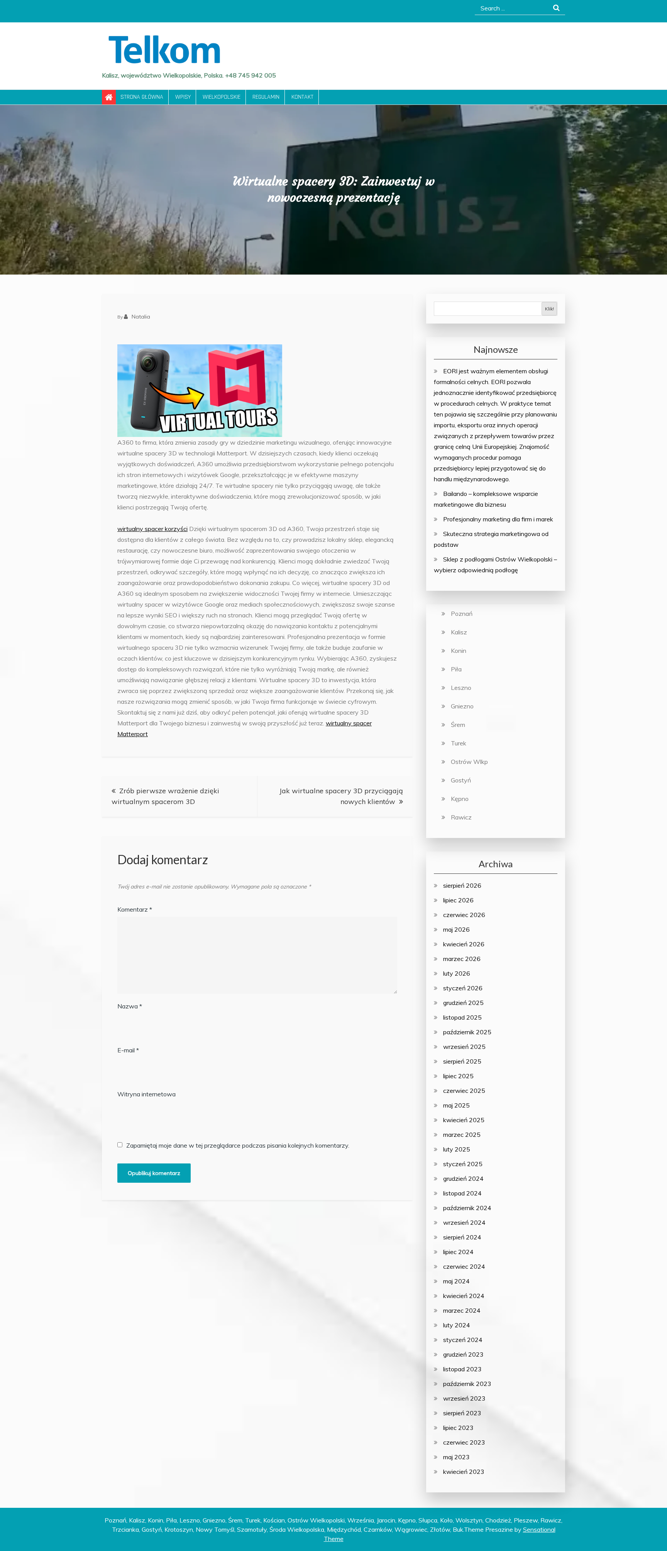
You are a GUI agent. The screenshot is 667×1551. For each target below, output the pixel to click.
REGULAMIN (265, 97)
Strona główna (141, 97)
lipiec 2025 (458, 1076)
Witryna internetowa (146, 1094)
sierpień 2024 (462, 1237)
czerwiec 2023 (464, 1442)
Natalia (141, 316)
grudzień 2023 (463, 1354)
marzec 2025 (462, 1134)
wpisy (183, 97)
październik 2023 (467, 1383)
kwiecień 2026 (463, 944)
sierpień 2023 (462, 1413)
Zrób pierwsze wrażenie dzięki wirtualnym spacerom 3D (165, 796)
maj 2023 (456, 1457)
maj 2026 (456, 929)
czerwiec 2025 (464, 1090)
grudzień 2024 (463, 1178)
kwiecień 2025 (463, 1120)
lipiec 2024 (458, 1252)
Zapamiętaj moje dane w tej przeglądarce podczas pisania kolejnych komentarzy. (237, 1145)
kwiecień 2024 (463, 1296)
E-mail (128, 1050)
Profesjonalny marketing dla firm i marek (498, 519)
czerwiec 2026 (464, 915)
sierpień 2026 (462, 885)
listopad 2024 (462, 1193)
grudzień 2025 (463, 1002)
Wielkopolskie (221, 97)
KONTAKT (302, 97)
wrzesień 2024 (464, 1222)
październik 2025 (467, 1032)
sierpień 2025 (462, 1061)
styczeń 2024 (462, 1340)
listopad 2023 (462, 1369)
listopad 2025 (462, 1017)
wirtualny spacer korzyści (152, 529)
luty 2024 (456, 1325)
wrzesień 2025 (464, 1046)
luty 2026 (456, 973)
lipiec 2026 (458, 900)
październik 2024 (467, 1208)
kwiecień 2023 (463, 1471)
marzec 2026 (462, 959)
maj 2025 (456, 1105)
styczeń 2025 (462, 1164)
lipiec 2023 (458, 1427)
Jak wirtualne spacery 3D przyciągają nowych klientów (341, 796)
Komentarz (134, 909)
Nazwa (129, 1006)
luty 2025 (456, 1149)
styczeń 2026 (462, 988)
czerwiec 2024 (464, 1266)
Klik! (549, 309)
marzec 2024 (462, 1310)
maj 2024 (456, 1281)
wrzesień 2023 (464, 1398)
